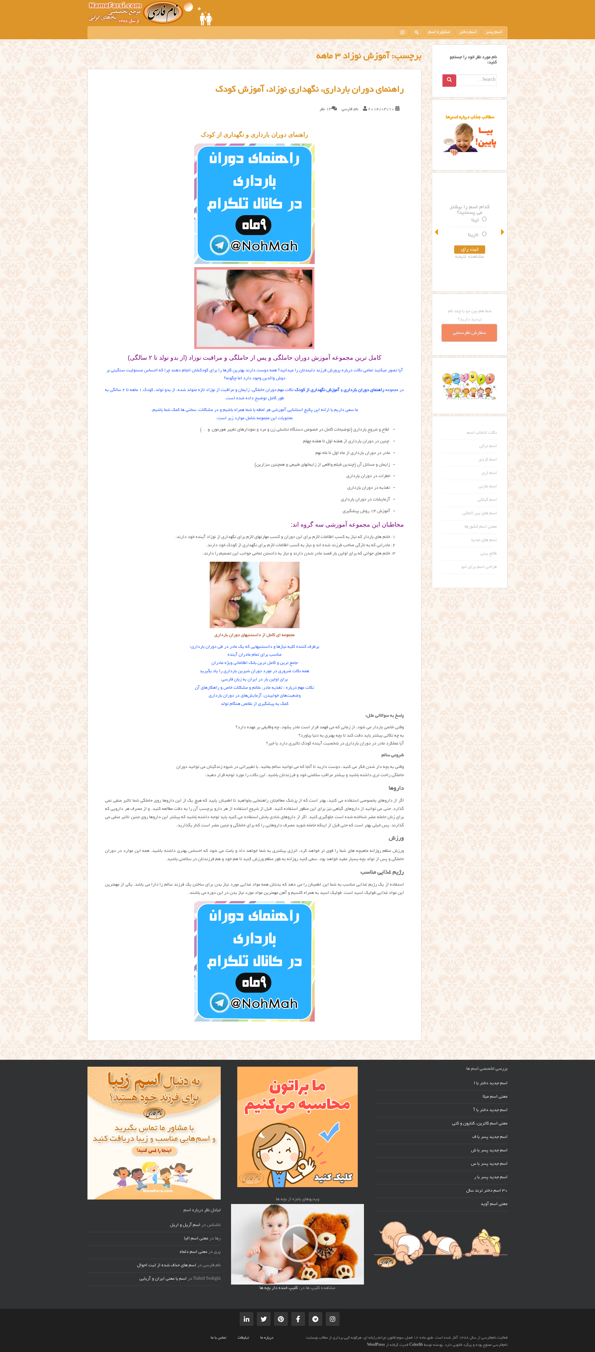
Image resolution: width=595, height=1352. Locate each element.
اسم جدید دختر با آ (490, 1110)
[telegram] (315, 1319)
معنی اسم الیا (196, 1238)
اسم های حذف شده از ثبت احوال (166, 1265)
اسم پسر (494, 32)
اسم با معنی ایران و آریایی (163, 1279)
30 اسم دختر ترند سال (487, 1191)
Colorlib (416, 1345)
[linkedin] (246, 1319)
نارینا (473, 235)
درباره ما (266, 1338)
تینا (475, 220)
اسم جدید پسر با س (489, 1164)
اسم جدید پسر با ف (490, 1137)
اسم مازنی (488, 486)
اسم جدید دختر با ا (491, 1083)
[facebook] (298, 1319)
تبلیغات (243, 1338)
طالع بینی (488, 553)
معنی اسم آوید (494, 1204)
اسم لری (489, 473)
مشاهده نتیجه (469, 257)
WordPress (376, 1345)
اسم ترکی (488, 446)
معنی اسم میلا (495, 1097)
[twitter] (264, 1319)
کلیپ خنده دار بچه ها (279, 1288)
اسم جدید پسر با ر (491, 1177)
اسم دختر (468, 32)
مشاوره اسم (439, 32)
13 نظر (326, 109)
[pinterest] (281, 1319)
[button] (436, 231)
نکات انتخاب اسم (482, 433)
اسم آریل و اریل (185, 1225)
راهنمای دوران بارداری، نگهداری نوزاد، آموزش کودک (310, 90)
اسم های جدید (484, 540)
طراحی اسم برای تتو (479, 567)
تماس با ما (218, 1338)
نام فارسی (350, 109)
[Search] (449, 80)
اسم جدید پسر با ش (489, 1150)
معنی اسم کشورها (480, 527)
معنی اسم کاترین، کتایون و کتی (480, 1123)
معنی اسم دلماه (193, 1252)
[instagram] (402, 32)
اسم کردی (488, 459)
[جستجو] (416, 32)
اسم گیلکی (487, 500)
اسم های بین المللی (479, 513)
